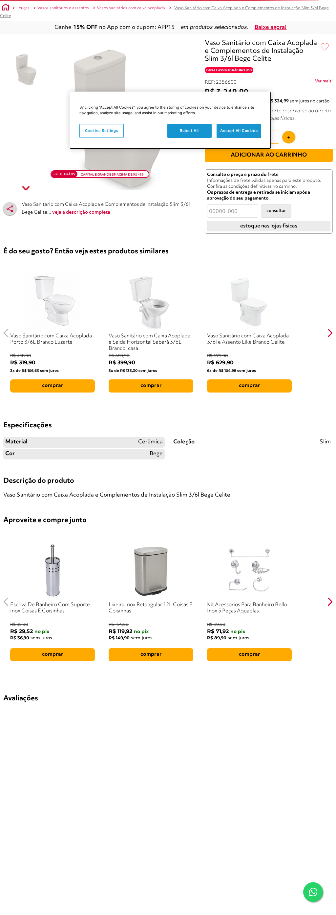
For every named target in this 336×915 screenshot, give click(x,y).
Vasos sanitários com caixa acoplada (131, 8)
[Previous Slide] (6, 333)
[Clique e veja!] (324, 82)
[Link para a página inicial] (5, 8)
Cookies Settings (101, 130)
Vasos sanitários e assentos (63, 8)
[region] (170, 120)
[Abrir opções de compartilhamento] (9, 208)
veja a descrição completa (81, 212)
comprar (52, 385)
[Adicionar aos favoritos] (325, 47)
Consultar (276, 211)
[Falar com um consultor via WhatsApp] (313, 892)
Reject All (189, 130)
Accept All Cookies (239, 130)
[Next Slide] (330, 333)
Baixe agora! (271, 27)
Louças (23, 8)
